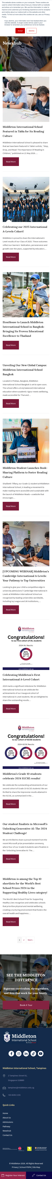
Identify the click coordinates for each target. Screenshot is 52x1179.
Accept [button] (20, 31)
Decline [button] (31, 31)
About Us (7, 1117)
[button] (26, 1005)
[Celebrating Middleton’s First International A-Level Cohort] (26, 627)
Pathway (6, 1126)
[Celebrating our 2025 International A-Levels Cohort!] (26, 179)
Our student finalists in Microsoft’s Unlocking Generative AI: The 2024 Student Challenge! (25, 828)
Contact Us (7, 1135)
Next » (30, 940)
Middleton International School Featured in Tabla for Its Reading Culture (23, 131)
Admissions (8, 1122)
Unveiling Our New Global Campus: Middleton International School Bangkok (25, 369)
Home (5, 1113)
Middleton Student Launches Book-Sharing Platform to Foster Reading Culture (25, 472)
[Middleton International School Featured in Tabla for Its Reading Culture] (26, 79)
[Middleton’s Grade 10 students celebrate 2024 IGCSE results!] (26, 726)
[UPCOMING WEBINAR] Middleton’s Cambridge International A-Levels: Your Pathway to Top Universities (26, 576)
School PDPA (25, 1167)
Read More (11, 161)
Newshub (7, 1130)
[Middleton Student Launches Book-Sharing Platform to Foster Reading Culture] (26, 421)
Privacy (15, 1167)
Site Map (36, 1167)
